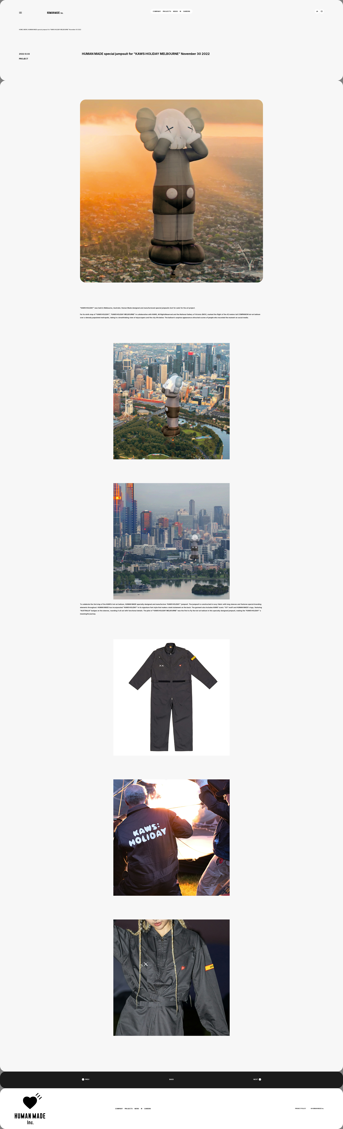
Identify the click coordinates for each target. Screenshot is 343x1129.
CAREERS (186, 11)
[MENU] (20, 12)
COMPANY (157, 11)
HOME (21, 29)
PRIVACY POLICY (300, 1108)
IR (180, 11)
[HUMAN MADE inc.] (55, 13)
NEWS (175, 11)
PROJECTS (167, 11)
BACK (171, 1079)
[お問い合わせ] (321, 11)
